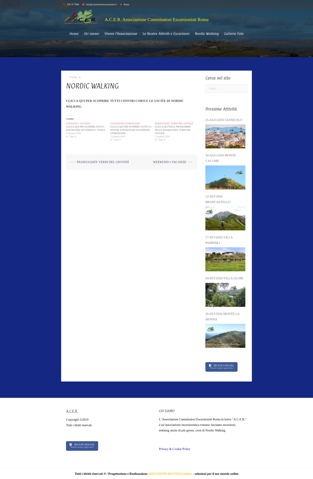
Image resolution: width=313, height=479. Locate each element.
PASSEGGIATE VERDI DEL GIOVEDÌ (103, 162)
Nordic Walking (207, 33)
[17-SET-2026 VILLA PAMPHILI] (225, 259)
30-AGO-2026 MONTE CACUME (220, 158)
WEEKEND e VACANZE (169, 162)
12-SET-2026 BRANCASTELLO (218, 199)
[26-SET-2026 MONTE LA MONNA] (225, 336)
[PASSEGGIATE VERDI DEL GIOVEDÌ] (177, 132)
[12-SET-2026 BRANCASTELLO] (225, 218)
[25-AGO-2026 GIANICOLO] (225, 136)
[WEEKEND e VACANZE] (88, 130)
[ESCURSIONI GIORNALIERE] (132, 132)
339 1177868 (73, 4)
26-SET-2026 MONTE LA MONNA (222, 316)
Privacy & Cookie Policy (174, 449)
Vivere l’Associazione (120, 33)
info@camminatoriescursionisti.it (101, 4)
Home (74, 33)
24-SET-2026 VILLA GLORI (224, 278)
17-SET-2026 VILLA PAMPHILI (219, 240)
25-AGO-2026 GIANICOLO (223, 120)
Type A (75, 77)
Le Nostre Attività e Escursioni (165, 33)
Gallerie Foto (234, 33)
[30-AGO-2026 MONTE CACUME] (225, 177)
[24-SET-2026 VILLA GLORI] (225, 295)
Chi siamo (91, 33)
